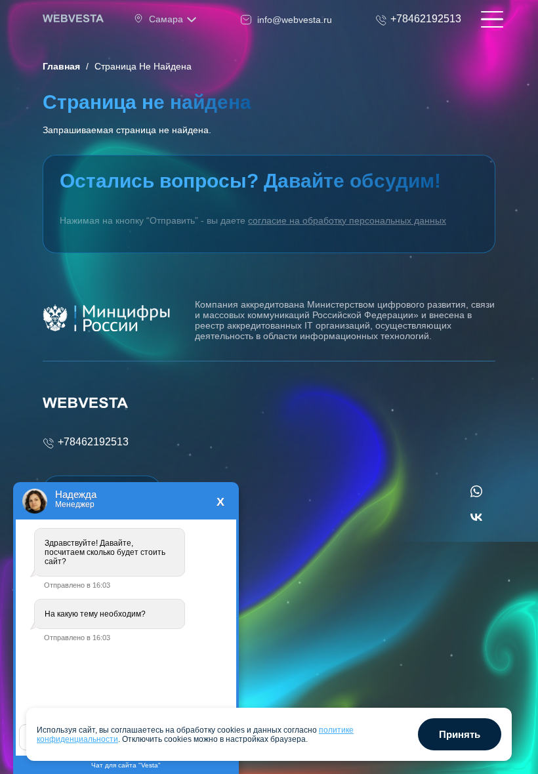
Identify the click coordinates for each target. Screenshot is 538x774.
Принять (459, 734)
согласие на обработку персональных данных (347, 220)
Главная (61, 66)
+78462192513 (93, 441)
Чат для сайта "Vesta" (126, 765)
